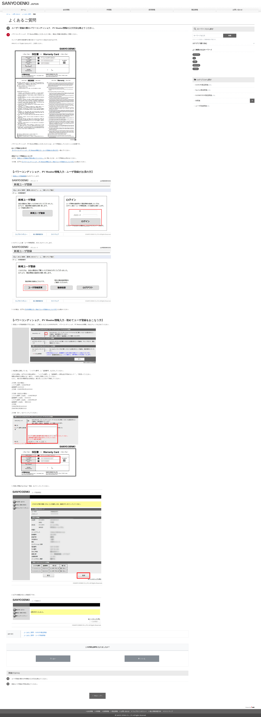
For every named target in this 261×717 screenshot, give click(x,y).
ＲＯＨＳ (196, 65)
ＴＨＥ (196, 69)
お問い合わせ (237, 10)
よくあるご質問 (26, 14)
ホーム (23, 10)
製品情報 (194, 10)
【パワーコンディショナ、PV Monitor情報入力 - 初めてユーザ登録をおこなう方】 (48, 162)
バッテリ (196, 54)
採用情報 (152, 10)
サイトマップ (168, 711)
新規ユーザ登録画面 (19, 176)
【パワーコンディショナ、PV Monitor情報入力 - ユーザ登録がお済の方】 (35, 150)
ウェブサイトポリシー (139, 711)
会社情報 (66, 10)
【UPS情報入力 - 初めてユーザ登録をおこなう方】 (41, 309)
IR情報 (109, 10)
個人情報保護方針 (155, 711)
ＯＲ (195, 61)
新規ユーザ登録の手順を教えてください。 (30, 158)
